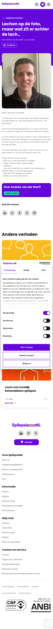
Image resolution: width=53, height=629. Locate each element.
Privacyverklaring (23, 586)
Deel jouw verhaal (10, 569)
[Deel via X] (27, 213)
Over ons (6, 460)
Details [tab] (27, 270)
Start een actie (8, 533)
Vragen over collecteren (12, 559)
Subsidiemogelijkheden (12, 465)
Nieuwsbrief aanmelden (12, 506)
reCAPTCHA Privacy (9, 593)
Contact (5, 555)
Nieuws (5, 492)
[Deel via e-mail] (34, 213)
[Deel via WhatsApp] (12, 213)
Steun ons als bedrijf (11, 542)
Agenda (5, 496)
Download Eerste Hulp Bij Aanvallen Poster (21, 574)
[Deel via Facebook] (20, 213)
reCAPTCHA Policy (25, 593)
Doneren (6, 523)
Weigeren (26, 363)
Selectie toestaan (26, 355)
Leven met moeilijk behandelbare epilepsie (20, 389)
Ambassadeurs (8, 474)
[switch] (46, 321)
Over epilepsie (8, 510)
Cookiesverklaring (8, 586)
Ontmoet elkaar (8, 501)
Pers (4, 479)
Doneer (28, 442)
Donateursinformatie (11, 564)
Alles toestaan (26, 347)
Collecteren (7, 528)
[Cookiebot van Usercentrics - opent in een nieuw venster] (39, 263)
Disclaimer (35, 586)
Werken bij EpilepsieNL (12, 469)
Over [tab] (43, 270)
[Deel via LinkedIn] (5, 213)
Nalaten (5, 537)
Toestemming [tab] (9, 270)
